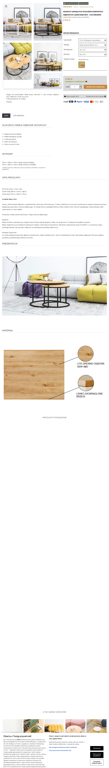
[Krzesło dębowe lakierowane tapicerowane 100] (27, 653)
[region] (54, 745)
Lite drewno (18, 116)
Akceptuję (96, 738)
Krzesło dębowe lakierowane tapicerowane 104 (75, 600)
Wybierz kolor (69, 59)
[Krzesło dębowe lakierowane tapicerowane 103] (81, 467)
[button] (6, 6)
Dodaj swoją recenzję (86, 7)
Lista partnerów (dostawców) (60, 740)
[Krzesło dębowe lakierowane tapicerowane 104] (81, 560)
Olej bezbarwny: (83, 59)
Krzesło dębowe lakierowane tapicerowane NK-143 (22, 600)
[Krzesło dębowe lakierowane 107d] (27, 467)
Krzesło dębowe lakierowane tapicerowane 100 (21, 693)
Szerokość (68, 40)
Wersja (66, 45)
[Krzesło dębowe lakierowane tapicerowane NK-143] (27, 560)
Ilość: (68, 87)
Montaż (67, 54)
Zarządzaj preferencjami (97, 752)
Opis (6, 116)
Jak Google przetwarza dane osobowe (63, 737)
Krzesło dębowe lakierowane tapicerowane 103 (75, 508)
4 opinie (75, 7)
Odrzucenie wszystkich (97, 744)
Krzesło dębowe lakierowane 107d (16, 508)
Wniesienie (68, 49)
